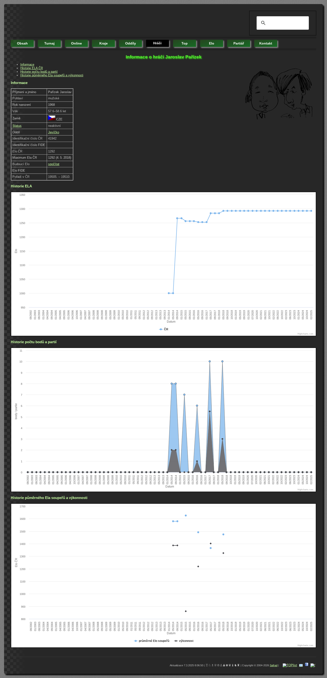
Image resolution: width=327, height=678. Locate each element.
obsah (22, 43)
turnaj (49, 43)
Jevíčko (53, 132)
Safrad (273, 665)
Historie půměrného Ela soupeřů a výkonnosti (51, 75)
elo (211, 43)
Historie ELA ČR (31, 68)
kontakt (265, 43)
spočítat (53, 164)
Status (17, 126)
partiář (238, 43)
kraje (103, 43)
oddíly (130, 43)
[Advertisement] (98, 21)
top (184, 43)
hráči (157, 43)
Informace (27, 64)
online (76, 43)
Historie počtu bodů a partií (39, 71)
